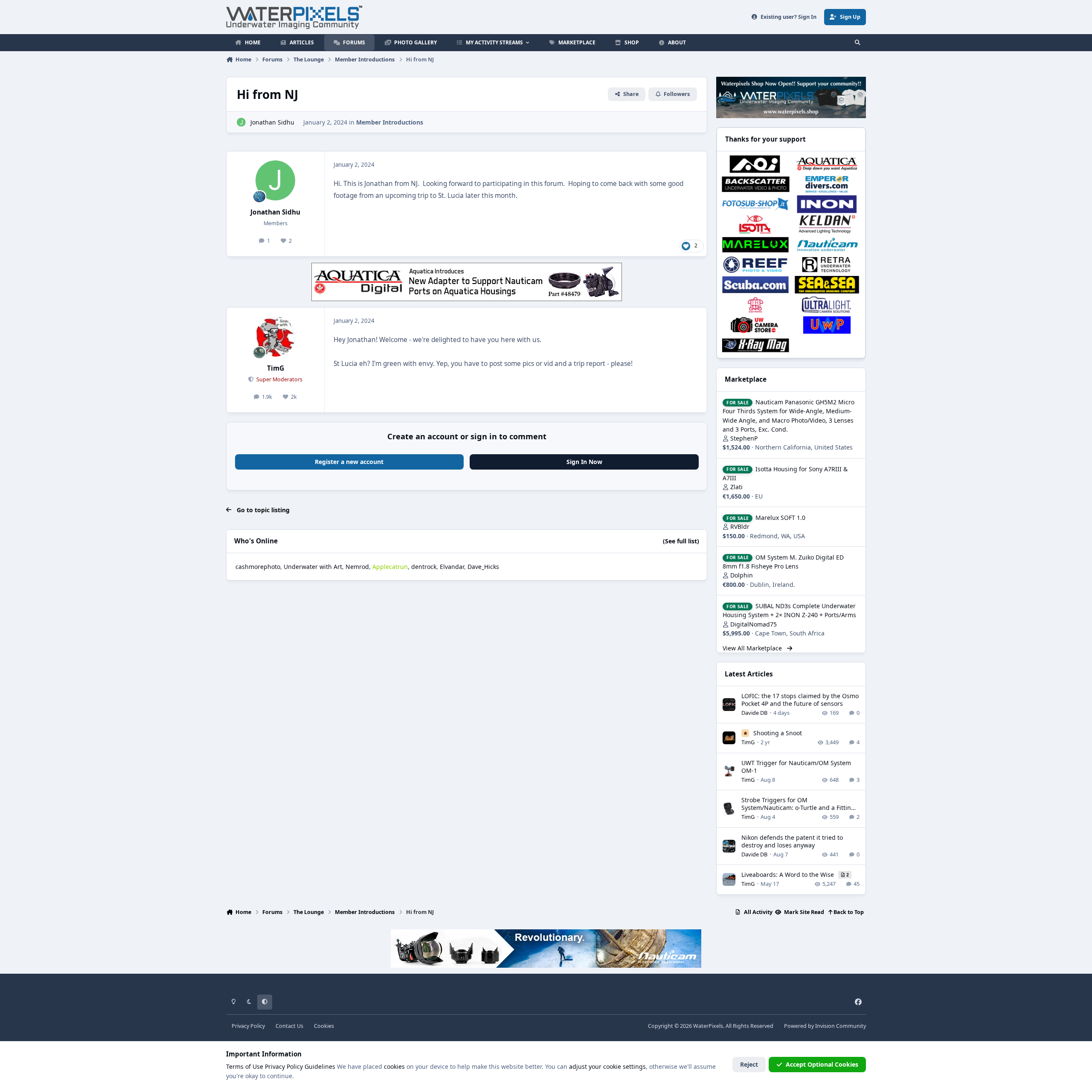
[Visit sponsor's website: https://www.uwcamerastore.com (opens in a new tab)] (755, 325)
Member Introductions (389, 122)
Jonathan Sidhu (272, 122)
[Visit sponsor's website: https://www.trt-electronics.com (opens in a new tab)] (755, 305)
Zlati (736, 487)
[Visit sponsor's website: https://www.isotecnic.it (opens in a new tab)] (755, 224)
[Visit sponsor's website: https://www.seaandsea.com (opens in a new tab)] (827, 285)
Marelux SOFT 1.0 (780, 518)
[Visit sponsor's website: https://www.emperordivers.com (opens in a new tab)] (827, 184)
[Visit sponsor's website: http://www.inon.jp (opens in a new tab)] (827, 204)
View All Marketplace (753, 648)
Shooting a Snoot (777, 733)
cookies (394, 1066)
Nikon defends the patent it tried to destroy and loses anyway (792, 841)
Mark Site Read (803, 912)
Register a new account (349, 462)
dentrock (423, 567)
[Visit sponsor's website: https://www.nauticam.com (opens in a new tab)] (827, 244)
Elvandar (452, 567)
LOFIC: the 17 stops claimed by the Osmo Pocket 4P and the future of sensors (800, 700)
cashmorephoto (257, 567)
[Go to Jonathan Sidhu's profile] (241, 122)
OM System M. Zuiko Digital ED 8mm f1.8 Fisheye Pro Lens (783, 561)
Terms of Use (244, 1066)
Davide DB (754, 713)
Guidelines (320, 1066)
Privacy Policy (248, 1026)
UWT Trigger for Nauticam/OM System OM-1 (796, 767)
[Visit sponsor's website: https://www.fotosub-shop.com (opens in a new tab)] (755, 204)
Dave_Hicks (483, 567)
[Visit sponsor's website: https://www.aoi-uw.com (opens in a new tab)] (755, 164)
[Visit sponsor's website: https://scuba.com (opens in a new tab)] (755, 285)
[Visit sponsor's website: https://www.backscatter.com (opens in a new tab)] (755, 184)
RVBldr (739, 526)
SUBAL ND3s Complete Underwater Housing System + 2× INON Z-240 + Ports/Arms (789, 610)
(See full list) (681, 541)
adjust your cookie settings (607, 1066)
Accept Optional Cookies (822, 1064)
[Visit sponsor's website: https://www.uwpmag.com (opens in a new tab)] (827, 325)
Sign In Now (584, 462)
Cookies (324, 1026)
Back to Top (848, 912)
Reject (749, 1064)
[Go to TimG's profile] (276, 336)
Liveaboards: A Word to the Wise (788, 874)
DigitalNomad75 (753, 624)
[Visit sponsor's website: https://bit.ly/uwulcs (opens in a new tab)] (827, 305)
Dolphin (741, 575)
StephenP (744, 438)
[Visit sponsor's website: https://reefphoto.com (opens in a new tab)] (755, 264)
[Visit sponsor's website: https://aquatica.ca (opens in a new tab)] (827, 164)
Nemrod (357, 567)
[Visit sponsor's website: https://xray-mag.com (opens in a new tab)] (755, 345)
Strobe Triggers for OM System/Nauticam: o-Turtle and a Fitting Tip (798, 807)
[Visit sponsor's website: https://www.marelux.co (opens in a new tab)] (755, 244)
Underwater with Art (313, 567)
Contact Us (289, 1026)
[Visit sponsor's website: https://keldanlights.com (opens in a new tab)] (827, 224)
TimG (275, 368)
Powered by (825, 1026)
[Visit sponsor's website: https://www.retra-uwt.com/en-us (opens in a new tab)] (827, 264)
